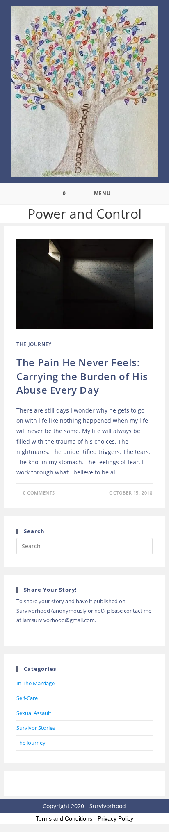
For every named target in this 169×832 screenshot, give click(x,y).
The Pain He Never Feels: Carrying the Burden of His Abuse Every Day (82, 376)
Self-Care (27, 698)
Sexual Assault (33, 713)
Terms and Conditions (64, 818)
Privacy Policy (115, 818)
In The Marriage (35, 683)
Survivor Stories (35, 728)
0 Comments (39, 493)
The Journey (34, 344)
